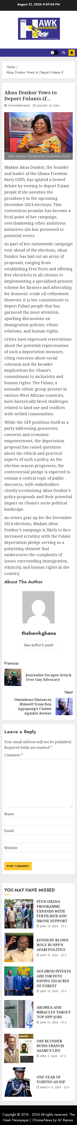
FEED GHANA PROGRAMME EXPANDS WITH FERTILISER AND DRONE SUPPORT (52, 911)
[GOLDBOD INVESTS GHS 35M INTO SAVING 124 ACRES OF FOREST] (18, 981)
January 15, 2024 (48, 106)
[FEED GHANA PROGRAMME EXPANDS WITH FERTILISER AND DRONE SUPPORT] (18, 913)
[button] (63, 53)
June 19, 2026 (49, 926)
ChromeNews (42, 1120)
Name (9, 814)
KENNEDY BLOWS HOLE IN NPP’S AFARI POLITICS (52, 945)
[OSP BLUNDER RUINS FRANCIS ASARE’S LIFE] (18, 1048)
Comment (13, 755)
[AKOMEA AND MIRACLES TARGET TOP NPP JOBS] (18, 1014)
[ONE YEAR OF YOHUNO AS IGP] (18, 1082)
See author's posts (38, 645)
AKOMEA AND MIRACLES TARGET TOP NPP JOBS (54, 1012)
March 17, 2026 (50, 1087)
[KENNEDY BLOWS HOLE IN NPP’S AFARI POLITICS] (18, 947)
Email (9, 830)
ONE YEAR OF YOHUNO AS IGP (51, 1079)
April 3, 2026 (49, 1056)
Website (11, 847)
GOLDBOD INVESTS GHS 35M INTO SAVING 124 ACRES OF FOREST (54, 978)
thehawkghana (19, 106)
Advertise (71, 52)
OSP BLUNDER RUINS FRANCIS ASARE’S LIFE (50, 1046)
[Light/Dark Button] (54, 52)
